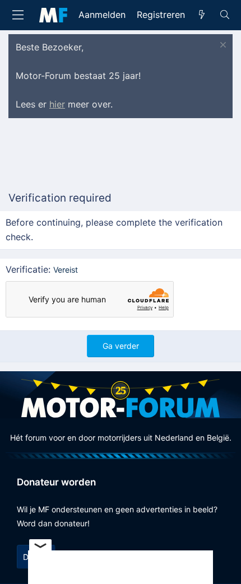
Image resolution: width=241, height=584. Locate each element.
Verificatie (27, 269)
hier (57, 104)
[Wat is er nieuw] (202, 15)
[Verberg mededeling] (221, 46)
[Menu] (18, 15)
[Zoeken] (224, 15)
